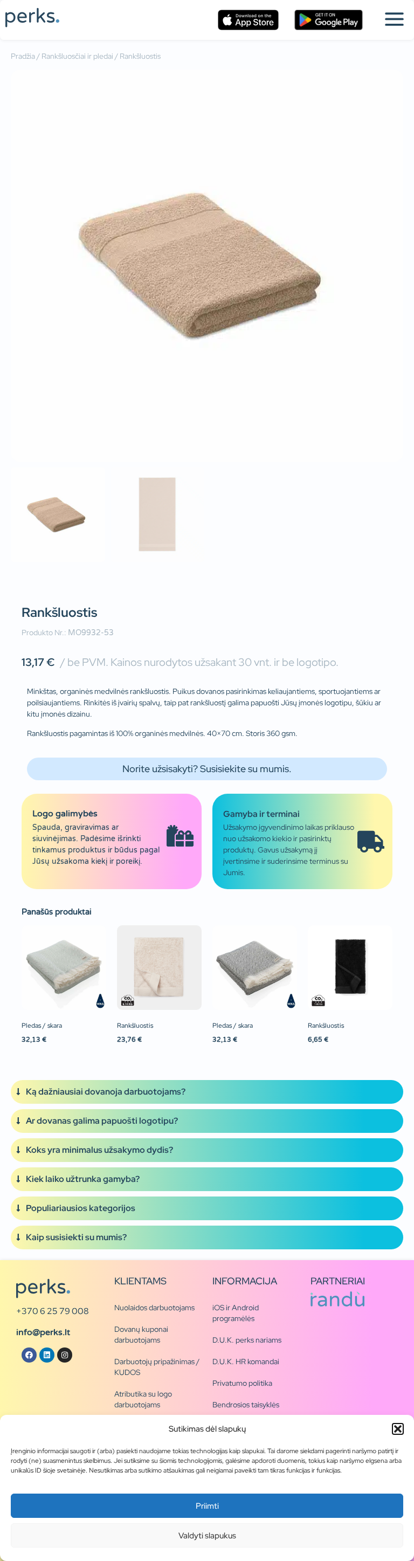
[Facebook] (29, 1355)
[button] (397, 1429)
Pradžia (23, 56)
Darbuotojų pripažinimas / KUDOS (156, 1367)
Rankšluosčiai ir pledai (77, 56)
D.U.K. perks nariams (246, 1340)
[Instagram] (64, 1355)
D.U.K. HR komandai (245, 1361)
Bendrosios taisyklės (245, 1404)
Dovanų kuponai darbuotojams (141, 1334)
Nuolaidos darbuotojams (154, 1307)
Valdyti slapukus (207, 1535)
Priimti (207, 1506)
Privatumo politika (242, 1383)
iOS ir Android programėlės (235, 1313)
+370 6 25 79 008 (52, 1311)
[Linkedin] (46, 1355)
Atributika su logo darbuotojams (143, 1399)
